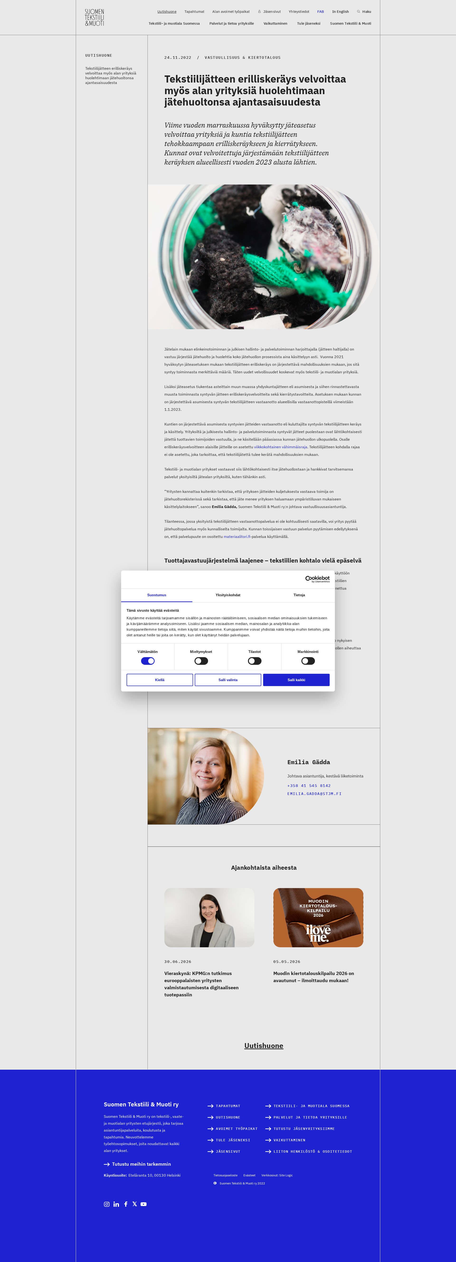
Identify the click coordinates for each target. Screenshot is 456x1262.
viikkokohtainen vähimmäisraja (280, 446)
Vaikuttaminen (275, 23)
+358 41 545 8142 (309, 785)
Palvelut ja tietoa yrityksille (231, 23)
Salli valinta (228, 680)
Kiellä (159, 680)
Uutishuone (166, 11)
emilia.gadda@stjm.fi (314, 793)
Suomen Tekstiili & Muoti (350, 23)
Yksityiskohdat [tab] (228, 595)
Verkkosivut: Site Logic (277, 1175)
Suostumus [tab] (156, 595)
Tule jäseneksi (308, 23)
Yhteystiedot (299, 11)
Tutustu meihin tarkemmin (141, 1164)
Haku (366, 11)
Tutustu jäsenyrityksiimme (304, 1128)
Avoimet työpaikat (237, 1128)
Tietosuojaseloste (226, 1175)
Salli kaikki (296, 680)
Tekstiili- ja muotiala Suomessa (174, 23)
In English (340, 11)
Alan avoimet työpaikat (231, 11)
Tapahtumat (194, 11)
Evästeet (249, 1175)
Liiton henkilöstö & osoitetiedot (313, 1151)
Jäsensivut (271, 11)
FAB (320, 11)
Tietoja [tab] (299, 595)
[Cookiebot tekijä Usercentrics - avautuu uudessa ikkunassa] (309, 579)
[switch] (201, 661)
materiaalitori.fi (237, 536)
